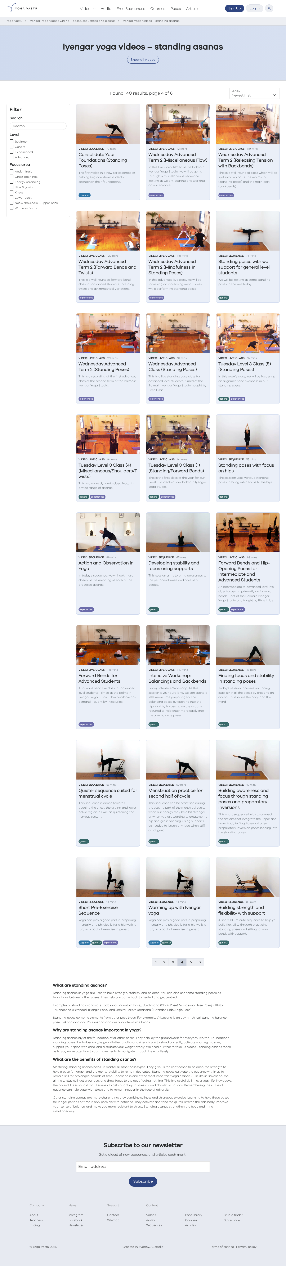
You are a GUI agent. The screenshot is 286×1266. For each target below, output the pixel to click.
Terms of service (222, 1246)
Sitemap (113, 1220)
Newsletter (76, 1225)
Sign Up (234, 8)
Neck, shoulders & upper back (36, 203)
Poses (175, 9)
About (34, 1215)
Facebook (75, 1220)
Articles (193, 9)
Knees (19, 192)
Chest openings (26, 176)
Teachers (36, 1220)
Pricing (35, 1225)
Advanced (22, 157)
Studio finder (233, 1215)
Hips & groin (24, 187)
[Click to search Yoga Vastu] (269, 8)
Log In (255, 8)
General (20, 146)
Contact (113, 1215)
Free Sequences (131, 9)
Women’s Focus (26, 208)
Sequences (154, 1225)
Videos (86, 9)
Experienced (24, 152)
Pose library (193, 1215)
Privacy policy (246, 1246)
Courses (157, 9)
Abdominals (23, 171)
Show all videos (143, 59)
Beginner (21, 141)
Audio (106, 9)
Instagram (76, 1215)
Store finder (232, 1220)
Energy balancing (27, 182)
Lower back (23, 197)
